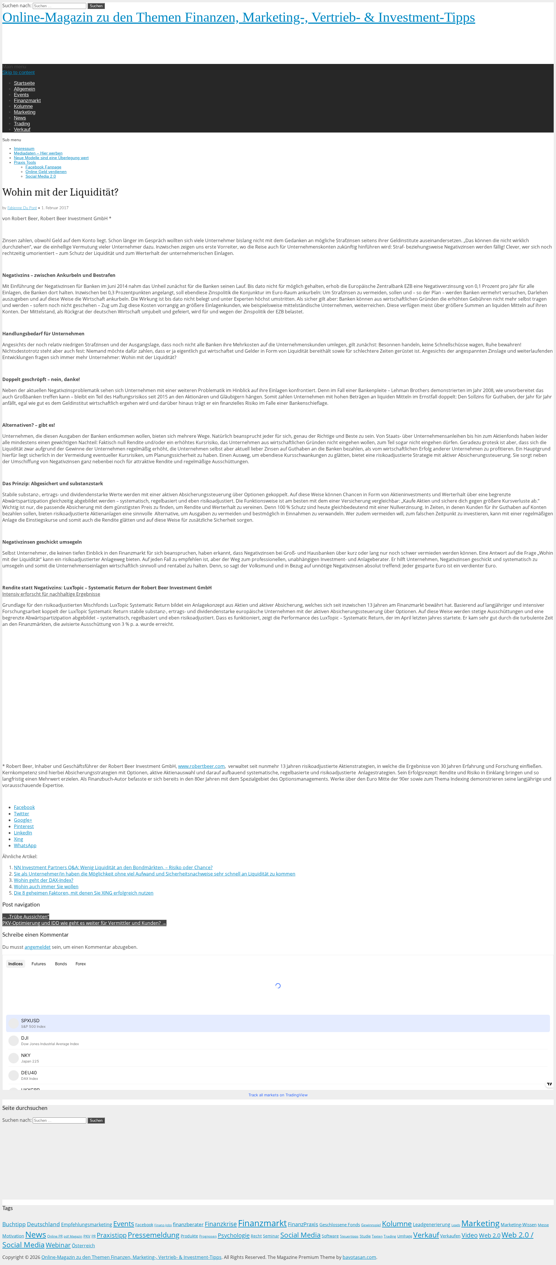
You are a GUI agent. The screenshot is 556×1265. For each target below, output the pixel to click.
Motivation (13, 1236)
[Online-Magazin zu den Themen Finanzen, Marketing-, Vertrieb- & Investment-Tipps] (99, 61)
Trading (22, 123)
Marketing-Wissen (519, 1224)
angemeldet (38, 947)
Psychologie (234, 1235)
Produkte (189, 1236)
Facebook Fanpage (43, 167)
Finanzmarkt (27, 100)
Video (470, 1235)
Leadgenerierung (431, 1224)
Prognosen (208, 1236)
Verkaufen (450, 1236)
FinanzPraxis (303, 1224)
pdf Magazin (73, 1236)
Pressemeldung (154, 1235)
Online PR (55, 1236)
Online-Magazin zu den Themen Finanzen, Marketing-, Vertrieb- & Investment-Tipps (238, 17)
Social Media (300, 1235)
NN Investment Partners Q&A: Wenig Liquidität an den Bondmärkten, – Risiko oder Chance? (113, 867)
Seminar (271, 1236)
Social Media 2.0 (40, 176)
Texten (377, 1236)
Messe (543, 1224)
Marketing (24, 112)
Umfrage (404, 1236)
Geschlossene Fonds (339, 1224)
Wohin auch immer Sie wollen (46, 886)
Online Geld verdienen (46, 171)
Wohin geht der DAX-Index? (43, 880)
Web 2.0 (489, 1235)
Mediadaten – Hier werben (38, 153)
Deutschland (43, 1224)
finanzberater (188, 1224)
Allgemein (24, 89)
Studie (365, 1236)
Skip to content (18, 72)
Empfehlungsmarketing (86, 1224)
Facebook (144, 1224)
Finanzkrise (221, 1224)
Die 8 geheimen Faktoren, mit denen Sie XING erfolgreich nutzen (83, 893)
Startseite (24, 83)
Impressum (24, 148)
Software (330, 1236)
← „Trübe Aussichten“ (25, 916)
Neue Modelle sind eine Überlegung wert (51, 157)
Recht (256, 1236)
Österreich (83, 1245)
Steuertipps (349, 1236)
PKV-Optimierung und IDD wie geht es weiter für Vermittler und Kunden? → (84, 923)
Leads (455, 1225)
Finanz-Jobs (163, 1225)
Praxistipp (112, 1235)
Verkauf (22, 129)
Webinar (58, 1245)
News (20, 118)
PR (94, 1236)
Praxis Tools (25, 162)
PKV (86, 1236)
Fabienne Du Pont (22, 208)
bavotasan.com (359, 1257)
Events (21, 95)
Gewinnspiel (371, 1225)
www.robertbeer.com (201, 766)
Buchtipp (14, 1224)
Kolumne (23, 106)
